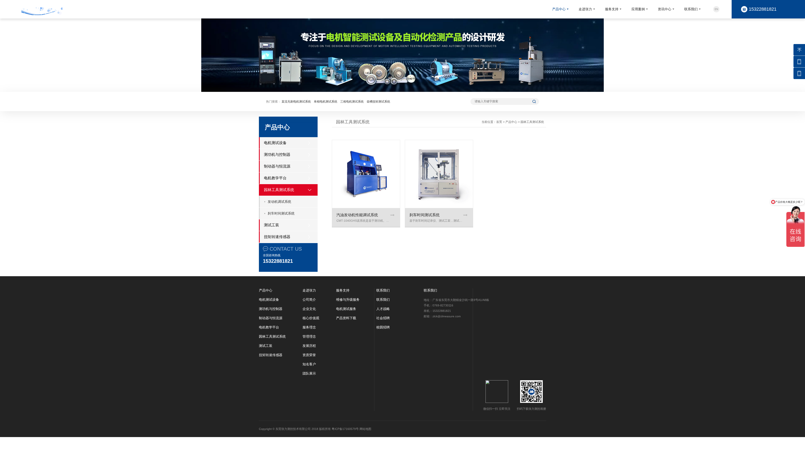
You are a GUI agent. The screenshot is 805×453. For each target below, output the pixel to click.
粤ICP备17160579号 (345, 429)
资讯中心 (664, 9)
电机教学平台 (275, 178)
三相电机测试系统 (352, 101)
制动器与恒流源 (277, 166)
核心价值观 (311, 318)
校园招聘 (383, 327)
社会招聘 (383, 318)
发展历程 (309, 346)
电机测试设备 (275, 143)
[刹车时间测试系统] (439, 174)
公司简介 (309, 299)
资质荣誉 (309, 355)
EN (716, 9)
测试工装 (271, 225)
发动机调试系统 (279, 201)
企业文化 (309, 309)
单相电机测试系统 (325, 101)
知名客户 (309, 364)
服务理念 (309, 327)
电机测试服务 (346, 309)
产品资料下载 (346, 318)
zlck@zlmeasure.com (446, 316)
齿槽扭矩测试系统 (378, 101)
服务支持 (611, 9)
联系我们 (691, 9)
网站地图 (365, 429)
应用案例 (638, 9)
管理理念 (309, 336)
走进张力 (585, 9)
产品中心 (559, 9)
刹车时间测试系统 (281, 213)
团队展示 (309, 373)
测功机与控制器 (277, 154)
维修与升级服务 (348, 299)
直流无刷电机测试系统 (296, 101)
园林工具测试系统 (279, 190)
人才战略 (383, 309)
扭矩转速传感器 (277, 237)
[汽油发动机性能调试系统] (366, 174)
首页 (499, 122)
